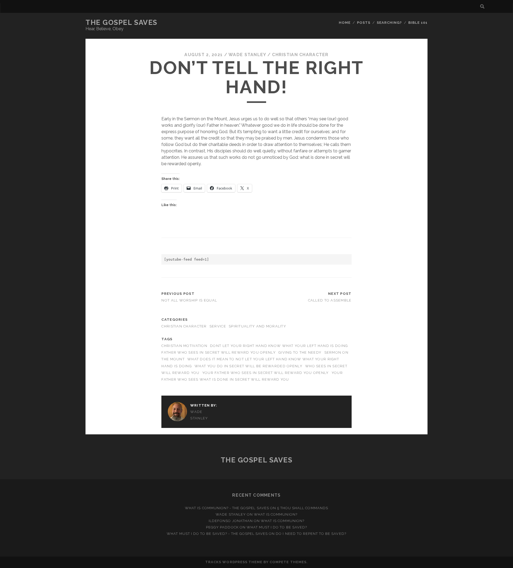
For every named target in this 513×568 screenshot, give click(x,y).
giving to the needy (299, 352)
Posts (363, 23)
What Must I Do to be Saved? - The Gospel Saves (217, 534)
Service (217, 326)
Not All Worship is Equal (189, 300)
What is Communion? (275, 514)
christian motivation (184, 346)
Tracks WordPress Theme (233, 562)
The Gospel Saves (121, 22)
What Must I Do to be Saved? (277, 527)
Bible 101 (418, 23)
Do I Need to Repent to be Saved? (311, 534)
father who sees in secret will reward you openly (218, 352)
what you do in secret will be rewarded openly (248, 366)
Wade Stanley (247, 54)
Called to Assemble (330, 300)
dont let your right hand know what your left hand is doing (279, 346)
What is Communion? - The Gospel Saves (227, 508)
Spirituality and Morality (257, 326)
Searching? (389, 23)
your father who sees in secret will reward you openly (265, 373)
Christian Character (300, 54)
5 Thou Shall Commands (302, 508)
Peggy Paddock (222, 527)
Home (345, 23)
